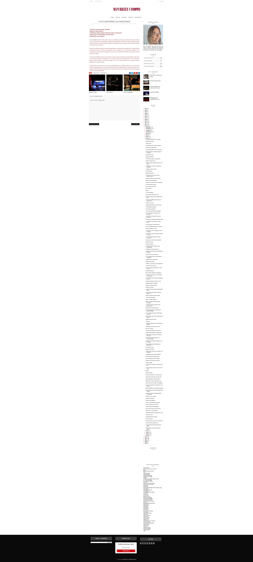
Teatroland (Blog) (146, 527)
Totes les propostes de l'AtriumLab (152, 358)
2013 (146, 124)
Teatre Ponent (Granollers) (148, 523)
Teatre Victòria (146, 525)
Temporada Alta (146, 529)
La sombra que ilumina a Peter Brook (153, 330)
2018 (146, 116)
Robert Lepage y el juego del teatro (153, 378)
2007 (146, 443)
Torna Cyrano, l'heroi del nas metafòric (153, 240)
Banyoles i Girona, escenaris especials (153, 178)
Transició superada (149, 244)
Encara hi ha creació (150, 202)
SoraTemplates (124, 559)
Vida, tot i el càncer (149, 328)
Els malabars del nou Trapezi (151, 416)
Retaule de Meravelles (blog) (149, 503)
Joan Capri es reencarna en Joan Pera (153, 408)
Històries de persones (155, 80)
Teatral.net (145, 514)
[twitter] (160, 1)
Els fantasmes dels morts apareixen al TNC (154, 412)
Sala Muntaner (146, 508)
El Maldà (145, 477)
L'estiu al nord (148, 143)
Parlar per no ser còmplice (151, 396)
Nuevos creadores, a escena (151, 228)
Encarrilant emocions (150, 270)
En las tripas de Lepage (150, 297)
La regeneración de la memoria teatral (153, 354)
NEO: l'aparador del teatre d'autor (152, 356)
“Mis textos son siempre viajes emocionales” (154, 219)
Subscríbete (126, 550)
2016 (146, 119)
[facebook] (158, 1)
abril (147, 430)
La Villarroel (145, 494)
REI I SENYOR (148, 188)
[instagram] (163, 1)
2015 (146, 121)
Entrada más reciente (94, 124)
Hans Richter (110, 23)
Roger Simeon (146, 504)
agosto (147, 133)
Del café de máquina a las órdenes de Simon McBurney (153, 310)
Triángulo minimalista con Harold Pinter (153, 204)
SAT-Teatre (145, 509)
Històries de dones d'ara (150, 160)
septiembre (149, 131)
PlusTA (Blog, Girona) (147, 499)
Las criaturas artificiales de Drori (152, 194)
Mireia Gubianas (129, 23)
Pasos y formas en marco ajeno (152, 254)
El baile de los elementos (150, 400)
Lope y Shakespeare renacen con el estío (154, 226)
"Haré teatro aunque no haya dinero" (153, 158)
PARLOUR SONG (149, 372)
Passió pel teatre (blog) (148, 498)
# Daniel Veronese (96, 72)
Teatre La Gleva (146, 517)
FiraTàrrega (145, 486)
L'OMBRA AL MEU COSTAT (151, 169)
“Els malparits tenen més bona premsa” (153, 145)
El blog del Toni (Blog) (147, 476)
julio (147, 134)
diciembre (148, 127)
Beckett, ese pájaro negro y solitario (153, 295)
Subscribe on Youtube (149, 63)
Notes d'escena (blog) (147, 497)
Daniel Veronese (104, 23)
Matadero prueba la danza (151, 319)
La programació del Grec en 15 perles (153, 139)
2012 (146, 125)
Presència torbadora (150, 141)
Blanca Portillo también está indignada (153, 272)
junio (147, 136)
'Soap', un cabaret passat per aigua (153, 402)
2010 (146, 438)
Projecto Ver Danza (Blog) (148, 501)
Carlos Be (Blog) (146, 473)
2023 (146, 108)
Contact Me (98, 1)
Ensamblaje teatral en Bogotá (151, 283)
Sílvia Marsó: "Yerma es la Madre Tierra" (154, 380)
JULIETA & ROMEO (154, 92)
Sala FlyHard (145, 507)
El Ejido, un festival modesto (151, 285)
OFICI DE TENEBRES (128, 92)
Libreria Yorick (146, 495)
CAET (144, 472)
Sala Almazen (146, 505)
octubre (148, 130)
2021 (146, 111)
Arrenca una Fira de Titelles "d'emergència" (154, 382)
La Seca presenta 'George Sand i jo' (153, 224)
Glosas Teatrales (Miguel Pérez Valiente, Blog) (152, 487)
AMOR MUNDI (109, 92)
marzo (147, 432)
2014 (146, 122)
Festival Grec (145, 485)
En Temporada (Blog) (147, 479)
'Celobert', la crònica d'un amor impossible (154, 263)
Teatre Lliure (145, 519)
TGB (144, 530)
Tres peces (148, 321)
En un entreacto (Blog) (147, 481)
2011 (146, 436)
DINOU (147, 190)
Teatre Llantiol (146, 518)
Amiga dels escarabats (150, 261)
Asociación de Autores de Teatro (149, 468)
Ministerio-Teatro (146, 496)
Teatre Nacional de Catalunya (149, 520)
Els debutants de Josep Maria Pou (152, 249)
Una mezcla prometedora (151, 208)
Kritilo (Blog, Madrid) (147, 489)
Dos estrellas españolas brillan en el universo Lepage (153, 338)
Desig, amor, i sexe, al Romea (151, 410)
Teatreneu (145, 526)
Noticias (124, 17)
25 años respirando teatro (151, 184)
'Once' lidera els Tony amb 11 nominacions (154, 420)
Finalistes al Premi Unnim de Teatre (153, 360)
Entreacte (145, 482)
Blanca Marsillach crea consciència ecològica (154, 388)
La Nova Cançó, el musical (151, 265)
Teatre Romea (146, 524)
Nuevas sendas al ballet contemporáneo (154, 332)
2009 (146, 440)
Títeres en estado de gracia (151, 299)
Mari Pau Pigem (122, 23)
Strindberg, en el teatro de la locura (153, 326)
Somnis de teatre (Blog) (148, 510)
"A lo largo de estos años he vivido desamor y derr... (153, 176)
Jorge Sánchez (116, 23)
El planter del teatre (150, 156)
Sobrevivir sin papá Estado (151, 147)
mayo (147, 138)
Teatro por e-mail (149, 414)
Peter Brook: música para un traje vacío (153, 376)
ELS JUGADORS (149, 171)
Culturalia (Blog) (146, 474)
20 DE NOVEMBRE (149, 192)
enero (147, 435)
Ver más (160, 49)
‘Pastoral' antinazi (149, 418)
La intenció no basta (150, 347)
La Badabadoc (146, 491)
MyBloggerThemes (132, 559)
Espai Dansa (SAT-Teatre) (148, 484)
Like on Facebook (148, 60)
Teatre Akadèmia (146, 515)
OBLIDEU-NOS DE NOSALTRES (152, 307)
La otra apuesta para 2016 (151, 186)
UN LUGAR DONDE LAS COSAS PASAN (154, 374)
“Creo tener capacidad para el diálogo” (153, 211)
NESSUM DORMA (93, 92)
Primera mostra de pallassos (151, 180)
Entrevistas (138, 17)
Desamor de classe (149, 242)
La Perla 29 (145, 493)
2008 (146, 441)
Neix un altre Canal (149, 154)
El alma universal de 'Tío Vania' (152, 404)
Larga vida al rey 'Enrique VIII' (152, 259)
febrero (148, 433)
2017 (146, 117)
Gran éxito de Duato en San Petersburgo (154, 182)
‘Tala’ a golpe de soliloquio (151, 206)
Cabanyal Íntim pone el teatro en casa (153, 281)
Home (91, 1)
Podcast (130, 17)
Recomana (145, 502)
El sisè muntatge (149, 362)
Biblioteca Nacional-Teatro (148, 471)
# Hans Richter (103, 72)
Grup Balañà (145, 488)
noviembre (148, 128)
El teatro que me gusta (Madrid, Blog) (151, 478)
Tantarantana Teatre (147, 513)
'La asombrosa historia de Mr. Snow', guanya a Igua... (153, 305)
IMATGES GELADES (150, 173)
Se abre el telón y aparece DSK (152, 422)
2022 (146, 110)
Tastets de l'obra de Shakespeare (152, 406)
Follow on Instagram (149, 66)
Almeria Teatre (146, 467)
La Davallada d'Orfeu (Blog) (148, 492)
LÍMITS (147, 370)
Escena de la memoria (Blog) (149, 483)
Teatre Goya (145, 516)
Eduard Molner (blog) (147, 475)
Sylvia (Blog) (145, 512)
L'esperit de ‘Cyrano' (150, 287)
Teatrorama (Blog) (147, 528)
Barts (144, 470)
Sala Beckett (134, 23)
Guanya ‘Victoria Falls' (150, 349)
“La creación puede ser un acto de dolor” (154, 149)
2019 (146, 114)
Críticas (117, 17)
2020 (146, 113)
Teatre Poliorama (146, 522)
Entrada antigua (135, 124)
